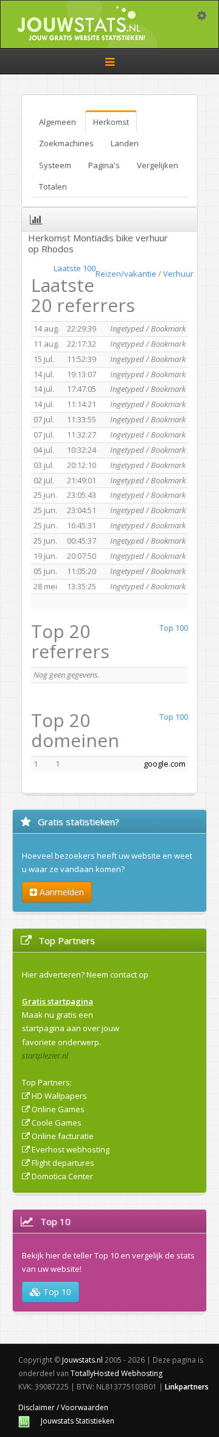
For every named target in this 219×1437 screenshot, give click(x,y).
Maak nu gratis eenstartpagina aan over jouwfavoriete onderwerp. (70, 1028)
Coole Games (57, 1122)
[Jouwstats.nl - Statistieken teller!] (24, 1421)
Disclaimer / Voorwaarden (63, 1407)
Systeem (55, 165)
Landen (125, 143)
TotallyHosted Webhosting (116, 1373)
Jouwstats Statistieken (77, 1421)
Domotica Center (62, 1176)
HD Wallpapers (59, 1095)
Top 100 (173, 627)
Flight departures (63, 1162)
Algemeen (57, 121)
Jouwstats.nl (82, 1360)
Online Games (58, 1109)
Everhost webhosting (70, 1149)
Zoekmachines (66, 143)
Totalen (53, 186)
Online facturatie (63, 1135)
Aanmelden (60, 892)
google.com (165, 763)
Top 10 (56, 1291)
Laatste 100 (75, 268)
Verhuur (178, 273)
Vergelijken (157, 165)
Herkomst (111, 121)
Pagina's (104, 165)
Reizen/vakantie (126, 273)
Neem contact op (117, 974)
